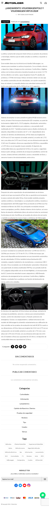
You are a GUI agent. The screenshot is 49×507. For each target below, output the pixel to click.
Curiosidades (24, 394)
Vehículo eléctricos (11, 452)
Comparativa (21, 460)
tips (21, 452)
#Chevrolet (39, 460)
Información (24, 399)
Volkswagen (10, 460)
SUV (6, 456)
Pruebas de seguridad (24, 413)
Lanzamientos (25, 22)
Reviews (25, 418)
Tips (24, 422)
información (28, 452)
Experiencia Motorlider (36, 444)
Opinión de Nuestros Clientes (24, 408)
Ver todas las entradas (25, 14)
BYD (42, 456)
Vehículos (8, 444)
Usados (24, 427)
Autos (10, 448)
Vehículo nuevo (20, 448)
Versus (24, 432)
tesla (36, 456)
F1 (23, 456)
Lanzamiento (40, 452)
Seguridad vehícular (34, 448)
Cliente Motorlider (20, 444)
